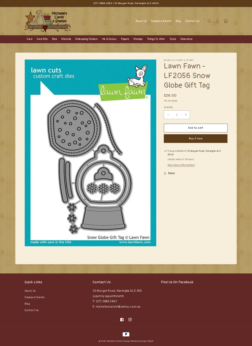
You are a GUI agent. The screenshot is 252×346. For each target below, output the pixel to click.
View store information (181, 165)
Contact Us (32, 310)
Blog (27, 303)
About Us (30, 290)
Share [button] (171, 173)
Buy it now (196, 138)
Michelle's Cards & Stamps (118, 341)
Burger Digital (147, 341)
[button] (209, 21)
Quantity (168, 107)
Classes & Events (35, 297)
